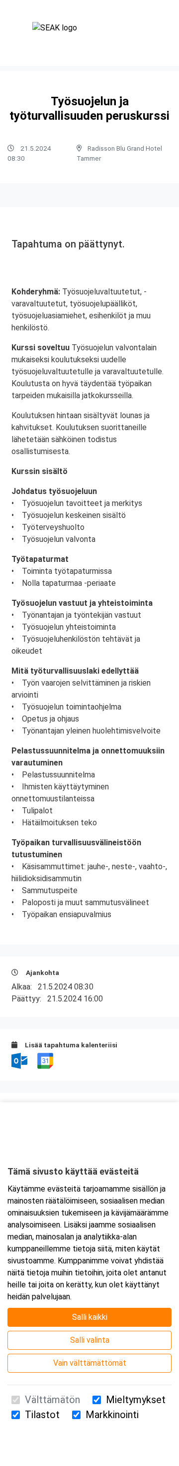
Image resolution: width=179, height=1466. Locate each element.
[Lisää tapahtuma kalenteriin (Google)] (45, 1060)
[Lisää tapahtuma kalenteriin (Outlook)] (20, 1060)
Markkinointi (112, 1415)
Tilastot (42, 1415)
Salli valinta (89, 1340)
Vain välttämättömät (89, 1363)
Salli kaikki (89, 1317)
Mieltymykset (136, 1400)
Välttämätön (52, 1400)
